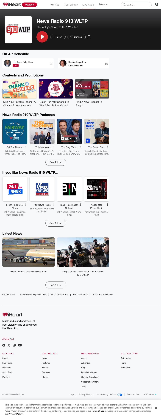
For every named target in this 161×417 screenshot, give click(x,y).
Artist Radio (7, 372)
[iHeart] (11, 4)
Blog (83, 367)
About (84, 358)
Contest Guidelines (90, 376)
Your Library (71, 4)
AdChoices (149, 394)
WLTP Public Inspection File (33, 294)
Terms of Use (133, 394)
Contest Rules (8, 294)
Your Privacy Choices (106, 394)
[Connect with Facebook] (3, 345)
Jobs (83, 386)
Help (71, 394)
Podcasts (6, 367)
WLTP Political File (59, 294)
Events (45, 367)
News (44, 358)
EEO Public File (80, 294)
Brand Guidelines (89, 372)
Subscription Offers (90, 381)
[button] (42, 36)
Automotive (126, 358)
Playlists (6, 376)
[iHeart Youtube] (20, 345)
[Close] (156, 408)
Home (123, 362)
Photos (45, 376)
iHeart (5, 358)
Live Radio (88, 4)
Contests (46, 372)
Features (46, 362)
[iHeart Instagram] (14, 345)
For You (55, 4)
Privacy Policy (85, 394)
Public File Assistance (102, 294)
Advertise (85, 362)
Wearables (125, 367)
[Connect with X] (9, 345)
